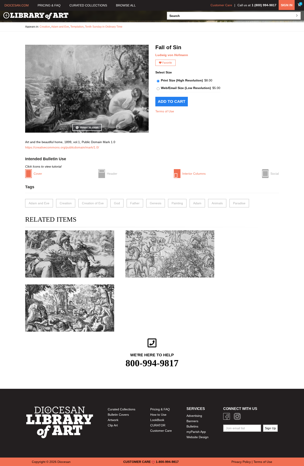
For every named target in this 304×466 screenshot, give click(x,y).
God (117, 203)
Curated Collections (121, 409)
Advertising (194, 415)
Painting (177, 203)
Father (135, 203)
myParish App (196, 432)
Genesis (155, 203)
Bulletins (192, 426)
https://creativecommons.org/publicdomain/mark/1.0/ (62, 147)
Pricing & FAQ (160, 409)
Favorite (167, 62)
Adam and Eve (60, 26)
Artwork (113, 420)
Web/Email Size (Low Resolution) (186, 88)
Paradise (239, 203)
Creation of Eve (93, 203)
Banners (192, 421)
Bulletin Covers (118, 414)
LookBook (157, 420)
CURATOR (157, 425)
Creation (45, 26)
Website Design (197, 437)
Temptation (77, 26)
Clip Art (113, 425)
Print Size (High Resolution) (182, 80)
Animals (217, 203)
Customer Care (221, 5)
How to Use (158, 414)
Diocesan (64, 462)
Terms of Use (164, 111)
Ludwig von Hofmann (171, 55)
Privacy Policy (241, 462)
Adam (197, 203)
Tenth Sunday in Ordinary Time (103, 26)
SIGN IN (286, 5)
